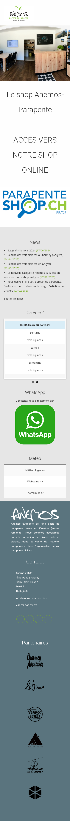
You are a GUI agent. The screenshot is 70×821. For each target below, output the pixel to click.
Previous (10, 349)
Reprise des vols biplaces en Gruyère (29, 264)
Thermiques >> (35, 492)
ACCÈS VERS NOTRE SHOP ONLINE (35, 155)
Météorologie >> (35, 470)
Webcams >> (35, 481)
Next (60, 349)
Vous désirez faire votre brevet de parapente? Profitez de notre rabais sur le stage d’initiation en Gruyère (34, 286)
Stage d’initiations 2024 (21, 250)
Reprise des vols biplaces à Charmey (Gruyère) (35, 255)
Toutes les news (14, 298)
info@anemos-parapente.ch (32, 598)
